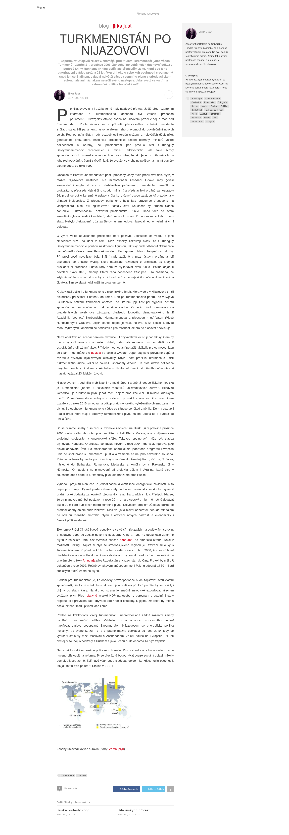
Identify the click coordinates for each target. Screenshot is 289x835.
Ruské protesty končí (73, 809)
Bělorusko (196, 117)
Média (204, 106)
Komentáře (68, 788)
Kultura (194, 106)
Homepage (196, 98)
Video (194, 113)
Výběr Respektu (212, 98)
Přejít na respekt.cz (147, 13)
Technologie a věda (214, 109)
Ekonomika (209, 102)
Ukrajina (210, 121)
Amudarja (89, 560)
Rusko (207, 117)
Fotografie (222, 102)
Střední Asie (68, 775)
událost (96, 352)
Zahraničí (81, 775)
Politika (224, 106)
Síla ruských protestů (135, 809)
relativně (91, 595)
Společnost (196, 109)
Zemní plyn (116, 749)
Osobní (214, 106)
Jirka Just (122, 25)
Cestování (196, 102)
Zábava (203, 113)
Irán (215, 117)
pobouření (126, 539)
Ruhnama (91, 68)
